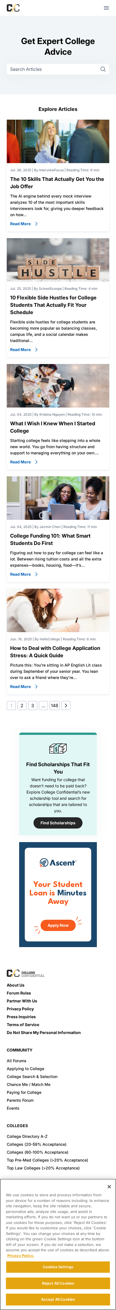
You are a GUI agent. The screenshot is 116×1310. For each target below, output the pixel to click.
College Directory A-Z (27, 1136)
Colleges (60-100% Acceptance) (37, 1152)
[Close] (109, 1186)
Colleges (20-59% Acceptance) (36, 1144)
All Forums (16, 1060)
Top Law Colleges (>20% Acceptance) (43, 1168)
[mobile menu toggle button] (106, 8)
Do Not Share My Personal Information (44, 1032)
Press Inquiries (21, 1016)
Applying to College (25, 1068)
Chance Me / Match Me (28, 1084)
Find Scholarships (58, 822)
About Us (15, 985)
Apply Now (58, 925)
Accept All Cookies (58, 1299)
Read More (20, 223)
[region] (58, 1244)
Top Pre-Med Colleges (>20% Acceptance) (47, 1160)
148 (54, 705)
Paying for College (24, 1092)
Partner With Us (22, 1000)
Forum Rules (19, 993)
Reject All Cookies (58, 1283)
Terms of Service (23, 1024)
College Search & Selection (32, 1076)
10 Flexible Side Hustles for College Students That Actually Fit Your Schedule (53, 305)
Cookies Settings (58, 1267)
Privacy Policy (20, 1008)
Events (13, 1108)
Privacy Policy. (20, 1255)
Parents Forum (20, 1100)
